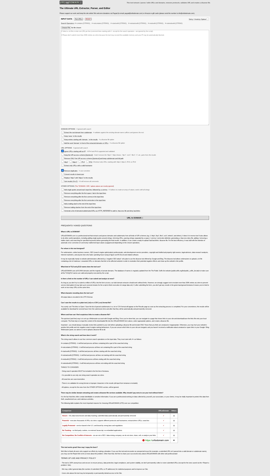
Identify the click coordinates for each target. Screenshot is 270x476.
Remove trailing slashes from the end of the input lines (82, 207)
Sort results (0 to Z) (71, 181)
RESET (88, 19)
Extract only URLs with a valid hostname (78, 165)
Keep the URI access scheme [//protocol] (78, 155)
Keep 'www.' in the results (73, 136)
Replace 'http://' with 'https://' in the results (78, 178)
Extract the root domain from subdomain (78, 132)
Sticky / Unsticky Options (197, 19)
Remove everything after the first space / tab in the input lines (85, 193)
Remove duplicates (71, 171)
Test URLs (78, 19)
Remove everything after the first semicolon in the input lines (85, 200)
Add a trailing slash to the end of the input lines (80, 204)
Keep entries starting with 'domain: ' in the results (81, 139)
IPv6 (90, 162)
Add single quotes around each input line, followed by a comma (85, 190)
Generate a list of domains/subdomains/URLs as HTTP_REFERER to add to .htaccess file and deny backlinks (102, 211)
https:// (74, 162)
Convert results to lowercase (74, 174)
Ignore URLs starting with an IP (75, 151)
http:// (66, 162)
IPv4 (83, 162)
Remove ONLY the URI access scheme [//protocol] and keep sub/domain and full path (93, 158)
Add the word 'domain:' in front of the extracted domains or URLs (86, 143)
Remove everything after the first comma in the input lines (84, 197)
